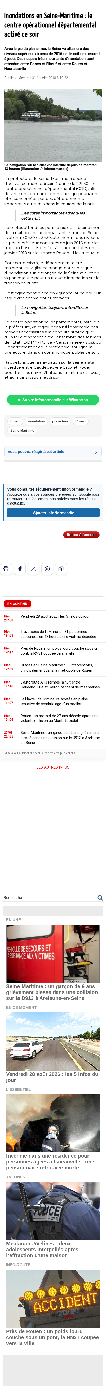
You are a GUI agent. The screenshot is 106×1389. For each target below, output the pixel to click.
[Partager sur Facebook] (20, 569)
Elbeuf (15, 421)
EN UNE (13, 920)
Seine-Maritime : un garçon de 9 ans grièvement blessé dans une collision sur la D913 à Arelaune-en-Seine (52, 992)
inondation (36, 421)
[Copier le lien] (61, 569)
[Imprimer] (6, 569)
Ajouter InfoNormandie (53, 512)
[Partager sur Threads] (47, 569)
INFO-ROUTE (18, 1265)
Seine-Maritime (22, 430)
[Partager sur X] (33, 569)
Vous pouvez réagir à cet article (36, 451)
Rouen (80, 421)
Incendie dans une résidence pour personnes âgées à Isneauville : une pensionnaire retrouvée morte (50, 1161)
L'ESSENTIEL (18, 1089)
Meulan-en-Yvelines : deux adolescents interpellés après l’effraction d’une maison (42, 1249)
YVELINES (15, 1177)
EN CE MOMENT (21, 1007)
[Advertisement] (53, 836)
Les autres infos (53, 767)
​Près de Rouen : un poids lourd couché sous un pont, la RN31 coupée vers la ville (52, 1337)
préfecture (60, 421)
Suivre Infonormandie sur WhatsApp (55, 400)
